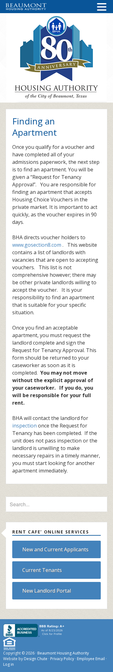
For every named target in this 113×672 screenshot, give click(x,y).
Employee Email (91, 658)
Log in (8, 664)
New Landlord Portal (46, 590)
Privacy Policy (62, 658)
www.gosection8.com (36, 244)
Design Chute (35, 658)
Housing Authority (56, 58)
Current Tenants (42, 570)
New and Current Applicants (55, 549)
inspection (24, 425)
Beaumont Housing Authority (63, 653)
